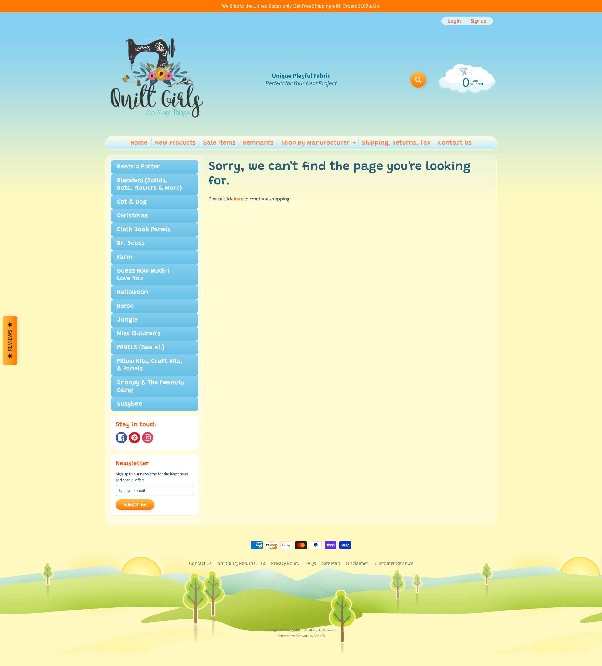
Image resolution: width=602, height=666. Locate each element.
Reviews (9, 340)
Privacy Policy (285, 563)
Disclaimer (357, 563)
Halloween (132, 292)
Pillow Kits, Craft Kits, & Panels (149, 365)
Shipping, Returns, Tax (396, 143)
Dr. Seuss (131, 243)
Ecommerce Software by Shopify (301, 635)
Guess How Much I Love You (143, 275)
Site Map (331, 563)
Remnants (258, 143)
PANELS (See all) (140, 347)
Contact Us (455, 143)
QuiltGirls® (299, 630)
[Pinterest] (134, 437)
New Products (175, 143)
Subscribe (135, 505)
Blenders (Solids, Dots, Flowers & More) (149, 184)
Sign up (478, 21)
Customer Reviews (393, 563)
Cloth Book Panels (144, 229)
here (238, 198)
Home (139, 143)
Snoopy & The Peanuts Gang (150, 386)
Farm (124, 257)
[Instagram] (147, 437)
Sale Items (219, 143)
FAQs (310, 563)
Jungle (127, 320)
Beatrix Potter (138, 167)
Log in (454, 21)
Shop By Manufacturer (319, 144)
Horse (125, 306)
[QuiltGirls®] (157, 79)
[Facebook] (121, 437)
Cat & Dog (132, 202)
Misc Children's (139, 334)
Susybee (129, 404)
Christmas (132, 216)
